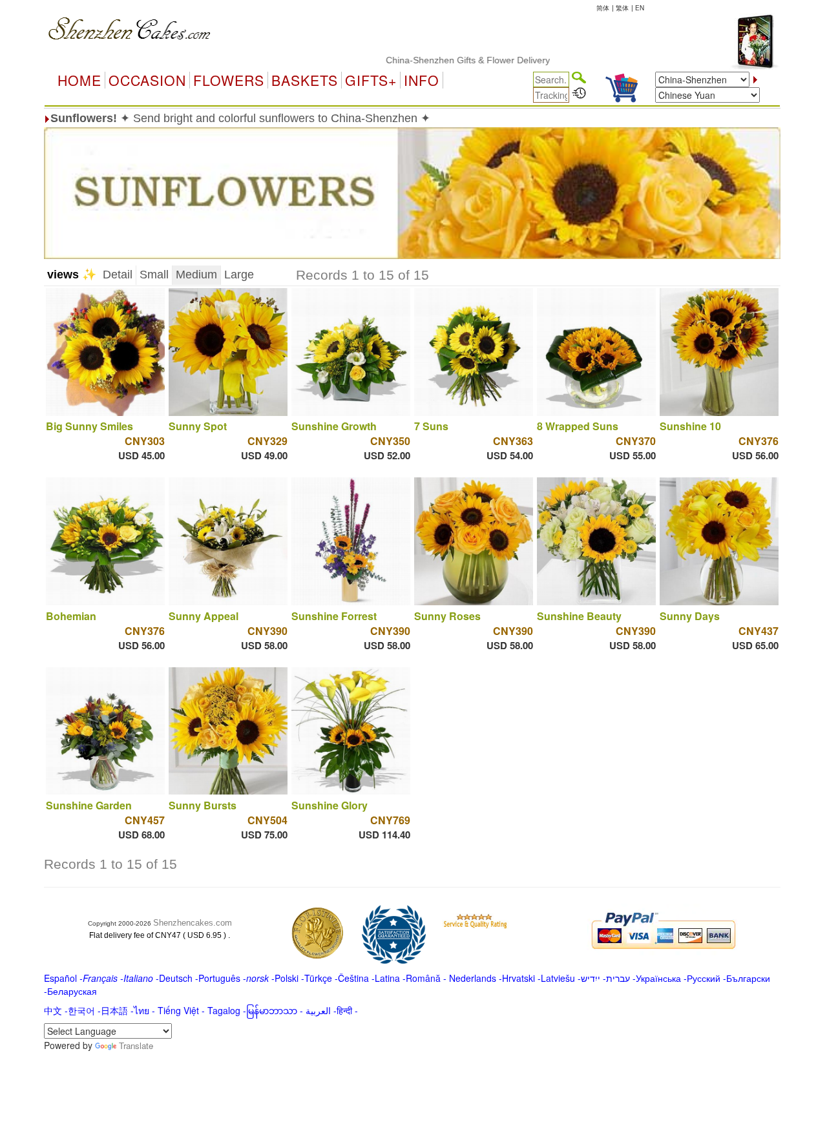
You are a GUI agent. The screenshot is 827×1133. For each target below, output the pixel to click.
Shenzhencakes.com (192, 923)
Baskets (304, 80)
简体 (602, 7)
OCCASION (147, 80)
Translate (136, 1045)
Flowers (228, 80)
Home (79, 80)
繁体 (622, 7)
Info (421, 80)
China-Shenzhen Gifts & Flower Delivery (442, 60)
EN (639, 7)
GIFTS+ (371, 80)
